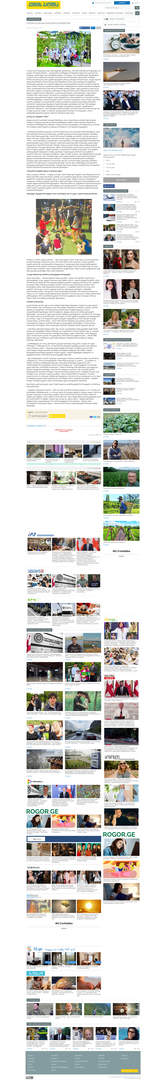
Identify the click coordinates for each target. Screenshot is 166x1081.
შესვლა (137, 3)
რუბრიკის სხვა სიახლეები (39, 630)
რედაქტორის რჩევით (114, 31)
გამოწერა (122, 3)
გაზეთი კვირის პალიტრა (116, 24)
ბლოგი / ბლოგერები (117, 19)
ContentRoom (94, 468)
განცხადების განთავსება (103, 3)
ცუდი (107, 171)
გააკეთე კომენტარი (94, 435)
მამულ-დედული (112, 410)
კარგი (108, 160)
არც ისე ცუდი (110, 167)
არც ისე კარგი (110, 164)
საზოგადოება (34, 19)
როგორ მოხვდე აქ (95, 442)
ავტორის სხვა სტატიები (39, 416)
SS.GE (28, 442)
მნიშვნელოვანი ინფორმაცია (117, 340)
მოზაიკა (108, 246)
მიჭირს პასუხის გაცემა (113, 174)
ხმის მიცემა (121, 180)
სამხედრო (109, 375)
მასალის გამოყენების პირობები (133, 1078)
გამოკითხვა (110, 125)
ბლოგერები (33, 1000)
